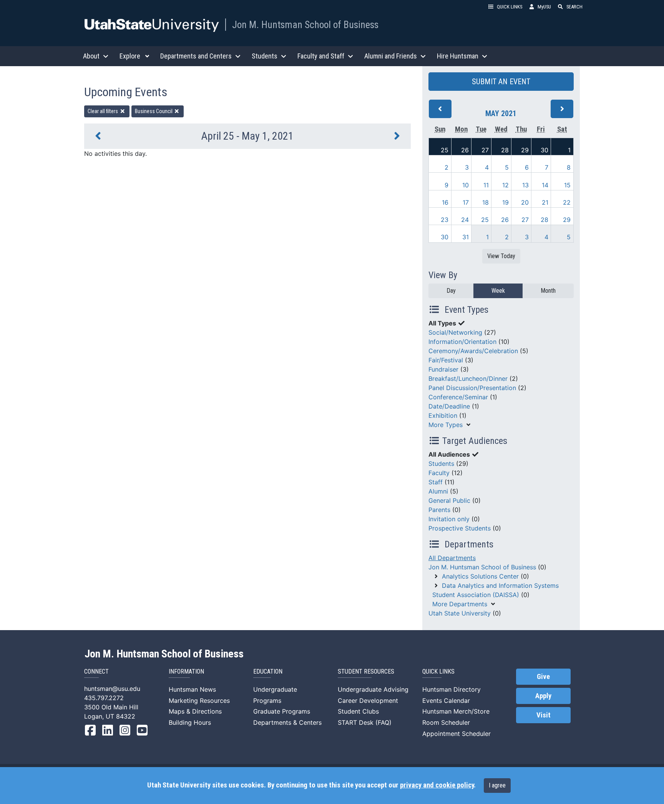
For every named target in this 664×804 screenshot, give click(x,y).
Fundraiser (443, 369)
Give (543, 676)
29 (525, 150)
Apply (543, 696)
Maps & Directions (195, 711)
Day (451, 290)
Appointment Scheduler (456, 733)
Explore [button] (130, 56)
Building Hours (190, 722)
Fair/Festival (445, 360)
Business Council (154, 111)
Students (441, 463)
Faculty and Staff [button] (320, 56)
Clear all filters (103, 111)
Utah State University (459, 613)
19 (505, 202)
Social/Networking (455, 332)
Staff (435, 482)
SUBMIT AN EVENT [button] (501, 81)
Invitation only (449, 519)
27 (485, 150)
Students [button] (264, 56)
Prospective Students (459, 528)
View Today (501, 256)
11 (486, 185)
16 (445, 202)
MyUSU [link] (544, 7)
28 (505, 150)
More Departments (459, 604)
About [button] (91, 56)
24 (465, 220)
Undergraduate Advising (373, 689)
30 (544, 150)
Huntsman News (192, 689)
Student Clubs (358, 711)
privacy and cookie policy (437, 785)
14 (545, 185)
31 (465, 237)
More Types (445, 425)
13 (525, 185)
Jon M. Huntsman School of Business (305, 24)
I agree (497, 785)
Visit (543, 715)
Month (548, 290)
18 (485, 202)
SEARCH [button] (574, 7)
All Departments (452, 558)
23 (444, 220)
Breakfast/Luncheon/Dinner (468, 378)
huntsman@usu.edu (112, 688)
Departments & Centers (287, 722)
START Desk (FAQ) (365, 722)
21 (545, 202)
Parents (439, 510)
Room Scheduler (446, 722)
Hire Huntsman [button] (457, 56)
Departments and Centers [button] (196, 56)
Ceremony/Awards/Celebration (473, 351)
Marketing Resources (199, 700)
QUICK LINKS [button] (509, 7)
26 (465, 150)
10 (465, 185)
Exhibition (442, 415)
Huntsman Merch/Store (456, 711)
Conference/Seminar (458, 397)
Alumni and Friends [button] (390, 56)
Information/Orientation (462, 341)
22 (567, 202)
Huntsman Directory (451, 689)
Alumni (438, 491)
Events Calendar (446, 700)
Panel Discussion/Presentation (472, 388)
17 (466, 202)
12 (505, 185)
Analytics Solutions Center (480, 576)
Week (498, 290)
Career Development (368, 700)
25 (444, 150)
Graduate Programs (281, 711)
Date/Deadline (449, 406)
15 (567, 185)
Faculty (439, 473)
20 (525, 202)
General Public (449, 500)
